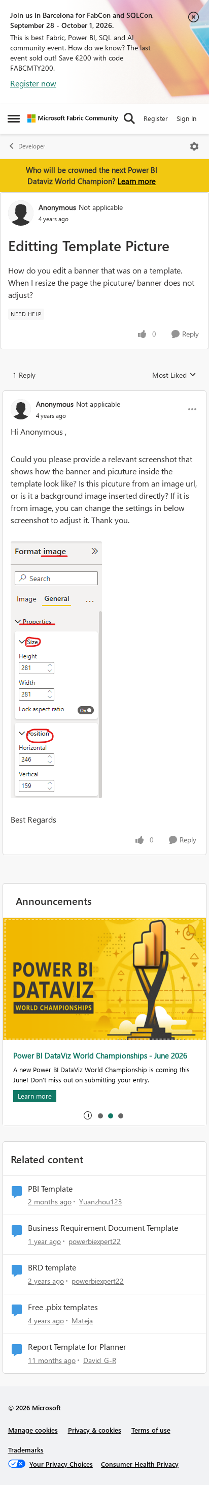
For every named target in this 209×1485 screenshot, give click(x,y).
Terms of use (150, 1430)
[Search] (129, 118)
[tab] (100, 1115)
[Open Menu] (194, 146)
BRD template (52, 1267)
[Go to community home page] (72, 118)
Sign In (186, 118)
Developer (31, 146)
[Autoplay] (88, 1115)
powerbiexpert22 (94, 1241)
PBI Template (50, 1189)
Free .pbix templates (63, 1307)
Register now (33, 83)
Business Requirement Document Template (103, 1228)
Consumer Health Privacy (140, 1464)
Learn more (137, 181)
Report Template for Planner (77, 1347)
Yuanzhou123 (100, 1201)
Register (156, 118)
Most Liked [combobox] (174, 375)
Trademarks (26, 1449)
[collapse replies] (104, 395)
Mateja (82, 1320)
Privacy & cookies (94, 1430)
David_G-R (99, 1360)
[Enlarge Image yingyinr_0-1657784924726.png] (56, 669)
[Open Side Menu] (14, 118)
